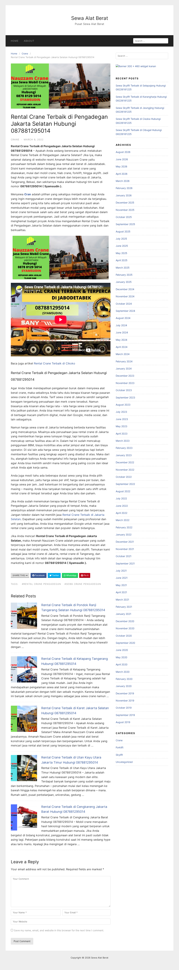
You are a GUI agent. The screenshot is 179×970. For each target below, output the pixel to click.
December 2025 (125, 202)
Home (15, 40)
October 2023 (124, 390)
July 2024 (121, 325)
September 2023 (125, 397)
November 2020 (125, 628)
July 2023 (121, 411)
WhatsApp (71, 575)
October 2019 (124, 707)
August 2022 (123, 491)
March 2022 (122, 520)
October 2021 (123, 556)
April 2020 (121, 664)
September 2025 (125, 224)
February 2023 (124, 447)
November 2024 (125, 296)
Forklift (119, 747)
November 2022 (125, 469)
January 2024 (124, 368)
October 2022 (124, 476)
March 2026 (123, 180)
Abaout (29, 40)
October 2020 (124, 635)
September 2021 (125, 563)
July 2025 (121, 238)
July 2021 (121, 570)
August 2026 (123, 151)
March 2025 (123, 267)
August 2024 (123, 317)
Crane (25, 53)
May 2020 (121, 657)
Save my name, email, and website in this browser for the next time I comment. (59, 930)
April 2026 (121, 173)
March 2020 (123, 671)
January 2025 (124, 281)
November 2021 (125, 549)
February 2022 (124, 527)
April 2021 (121, 592)
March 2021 (122, 599)
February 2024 (124, 361)
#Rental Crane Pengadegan (41, 584)
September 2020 (125, 642)
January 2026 (124, 195)
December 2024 (125, 289)
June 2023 (122, 419)
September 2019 (125, 715)
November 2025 (125, 209)
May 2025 (121, 253)
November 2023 (125, 383)
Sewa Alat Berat (89, 18)
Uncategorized (124, 761)
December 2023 (125, 375)
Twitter (55, 575)
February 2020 (124, 678)
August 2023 (123, 404)
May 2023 (121, 426)
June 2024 (122, 332)
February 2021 (124, 606)
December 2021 (125, 541)
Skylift (119, 754)
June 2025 (122, 245)
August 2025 (123, 231)
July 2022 (121, 498)
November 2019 (125, 700)
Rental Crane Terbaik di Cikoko (54, 363)
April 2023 (121, 433)
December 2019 (125, 693)
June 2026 (122, 159)
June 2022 (122, 505)
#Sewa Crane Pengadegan (83, 584)
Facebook (39, 575)
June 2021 (122, 577)
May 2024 (121, 339)
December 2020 (125, 621)
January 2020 (124, 686)
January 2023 (124, 455)
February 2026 (124, 188)
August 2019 (123, 722)
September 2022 (125, 483)
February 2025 (124, 274)
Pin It (85, 575)
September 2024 (125, 310)
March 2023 (123, 440)
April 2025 (121, 260)
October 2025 (124, 217)
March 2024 (123, 354)
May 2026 (121, 166)
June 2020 (122, 649)
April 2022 (121, 512)
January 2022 (123, 534)
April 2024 (121, 346)
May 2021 (121, 585)
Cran (27, 194)
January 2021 (123, 613)
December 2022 (125, 462)
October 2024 (124, 303)
